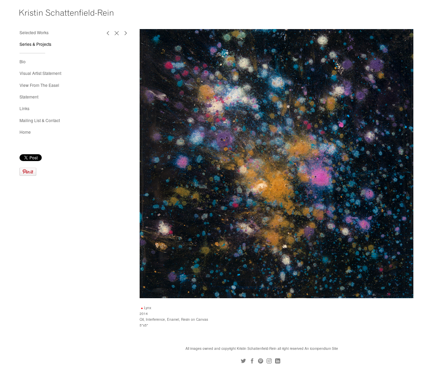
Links (24, 108)
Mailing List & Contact (40, 120)
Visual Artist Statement (40, 73)
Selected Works (34, 32)
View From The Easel (39, 85)
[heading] (37, 13)
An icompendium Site (321, 348)
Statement (29, 97)
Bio (23, 61)
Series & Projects (35, 44)
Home (25, 132)
